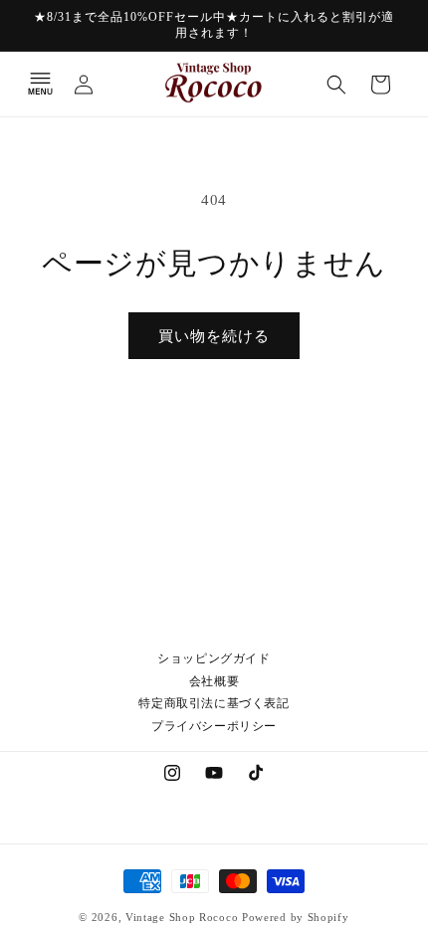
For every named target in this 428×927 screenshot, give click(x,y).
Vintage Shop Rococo (181, 917)
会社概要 (214, 681)
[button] (40, 84)
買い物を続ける (214, 336)
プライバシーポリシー (214, 726)
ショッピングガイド (213, 658)
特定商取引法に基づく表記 (213, 703)
